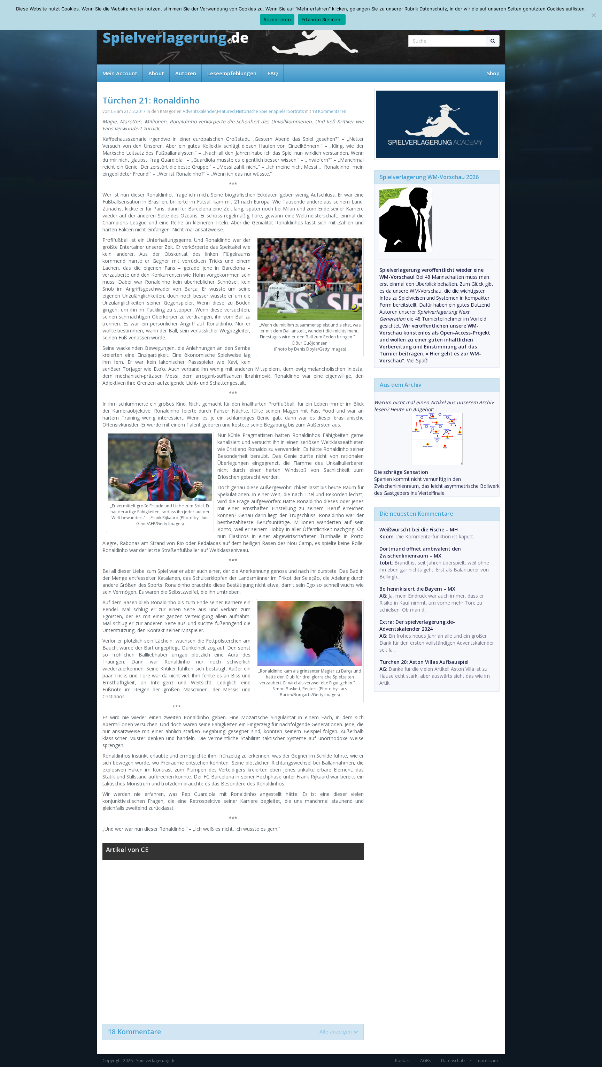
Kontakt (402, 1061)
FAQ (273, 73)
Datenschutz (453, 1061)
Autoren (185, 73)
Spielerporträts (289, 111)
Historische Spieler (254, 111)
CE (113, 111)
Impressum (487, 1061)
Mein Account (119, 73)
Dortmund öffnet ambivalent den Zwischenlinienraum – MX (420, 552)
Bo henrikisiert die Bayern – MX (417, 588)
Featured (226, 111)
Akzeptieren (277, 19)
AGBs (425, 1061)
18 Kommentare (230, 1031)
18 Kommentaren (329, 111)
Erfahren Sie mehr (321, 19)
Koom (386, 536)
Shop (493, 73)
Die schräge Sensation (401, 472)
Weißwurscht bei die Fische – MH (418, 529)
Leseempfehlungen (231, 73)
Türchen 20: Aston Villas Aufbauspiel (424, 662)
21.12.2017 (135, 111)
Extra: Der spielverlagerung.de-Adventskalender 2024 (417, 625)
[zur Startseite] (175, 39)
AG (382, 595)
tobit (385, 562)
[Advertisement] (233, 938)
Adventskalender (199, 111)
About (156, 73)
